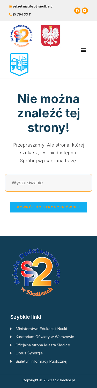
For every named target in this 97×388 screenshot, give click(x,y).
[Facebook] (77, 10)
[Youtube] (85, 10)
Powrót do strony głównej (48, 207)
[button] (83, 49)
